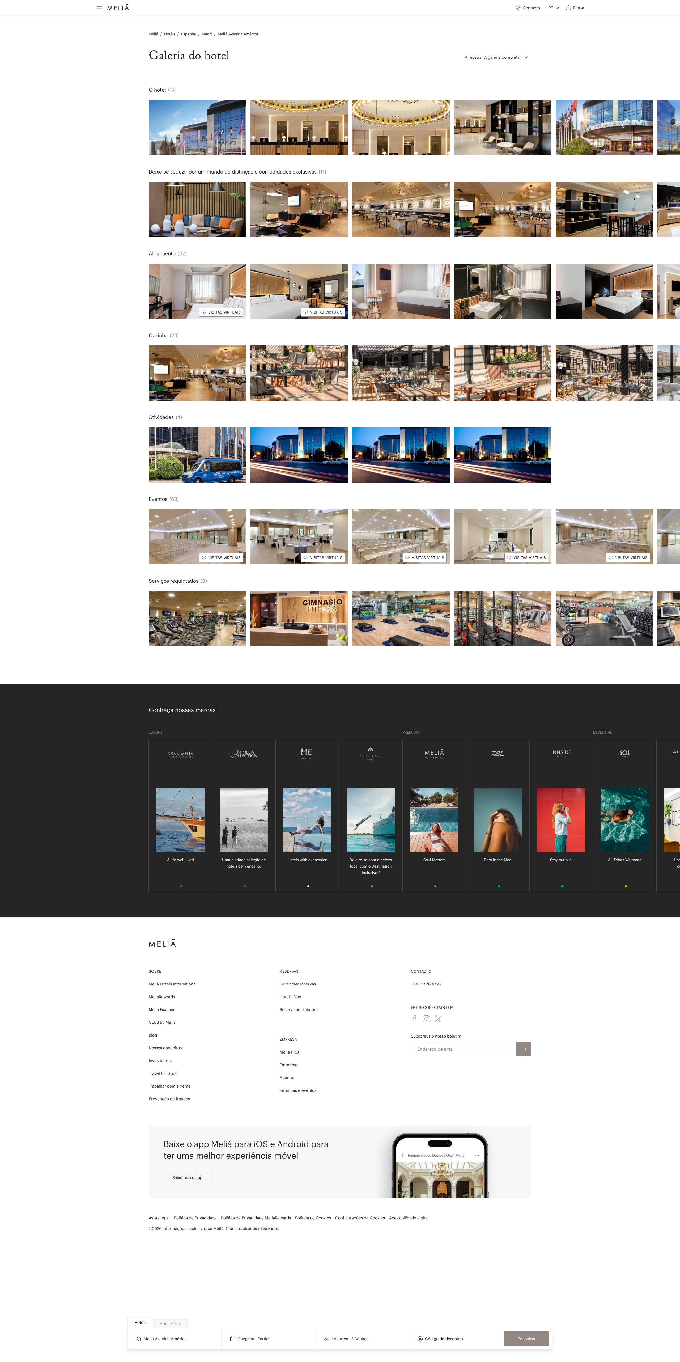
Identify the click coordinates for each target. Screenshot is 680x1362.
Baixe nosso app (187, 1177)
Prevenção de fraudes (169, 1098)
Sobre (155, 971)
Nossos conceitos (165, 1047)
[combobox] (554, 8)
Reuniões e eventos (298, 1090)
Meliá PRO (289, 1052)
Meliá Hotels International (173, 984)
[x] (438, 1018)
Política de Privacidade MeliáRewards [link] (256, 1217)
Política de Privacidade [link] (195, 1217)
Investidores (160, 1060)
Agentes (287, 1077)
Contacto (421, 971)
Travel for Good (163, 1073)
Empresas (289, 1064)
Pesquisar (527, 1338)
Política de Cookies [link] (313, 1217)
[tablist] (340, 1323)
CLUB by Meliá (162, 1022)
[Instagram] (426, 1018)
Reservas (289, 971)
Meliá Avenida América (238, 34)
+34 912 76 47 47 (426, 984)
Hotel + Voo (290, 996)
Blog (153, 1035)
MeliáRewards (162, 996)
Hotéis (169, 34)
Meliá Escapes (162, 1009)
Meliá (153, 34)
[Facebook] (414, 1018)
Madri (207, 34)
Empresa (288, 1039)
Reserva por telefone (299, 1009)
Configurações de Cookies (360, 1217)
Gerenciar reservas (298, 984)
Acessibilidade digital (409, 1217)
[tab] (140, 1322)
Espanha (188, 34)
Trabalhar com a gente (170, 1086)
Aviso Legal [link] (159, 1217)
